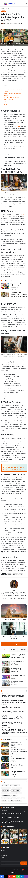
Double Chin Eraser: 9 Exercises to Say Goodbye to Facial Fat (18, 669)
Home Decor (12, 793)
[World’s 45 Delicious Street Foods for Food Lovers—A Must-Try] (5, 773)
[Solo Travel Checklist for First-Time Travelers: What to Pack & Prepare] (5, 831)
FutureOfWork (5, 793)
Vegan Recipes (18, 800)
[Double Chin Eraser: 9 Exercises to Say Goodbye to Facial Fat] (6, 670)
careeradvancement (6, 787)
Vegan (23, 798)
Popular (4, 649)
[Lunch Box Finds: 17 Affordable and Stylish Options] (5, 744)
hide (10, 85)
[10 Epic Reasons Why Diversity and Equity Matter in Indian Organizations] (5, 286)
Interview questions (6, 795)
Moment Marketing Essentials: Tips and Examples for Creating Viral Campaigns (19, 294)
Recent (13, 649)
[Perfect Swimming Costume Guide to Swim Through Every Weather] (23, 831)
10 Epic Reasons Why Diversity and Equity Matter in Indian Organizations (19, 285)
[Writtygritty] (10, 3)
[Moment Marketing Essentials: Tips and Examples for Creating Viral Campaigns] (5, 294)
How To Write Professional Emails (12, 469)
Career (7, 8)
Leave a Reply (14, 644)
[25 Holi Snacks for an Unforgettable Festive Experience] (5, 766)
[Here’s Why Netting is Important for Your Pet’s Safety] (5, 836)
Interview (15, 574)
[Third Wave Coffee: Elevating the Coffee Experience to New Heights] (5, 752)
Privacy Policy (4, 855)
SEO (19, 798)
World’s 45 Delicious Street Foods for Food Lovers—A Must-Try (18, 773)
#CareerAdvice (5, 785)
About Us (3, 850)
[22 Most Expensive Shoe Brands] (6, 663)
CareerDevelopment (17, 787)
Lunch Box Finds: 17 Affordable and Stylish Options (17, 744)
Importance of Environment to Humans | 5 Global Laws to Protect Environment (18, 656)
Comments (23, 649)
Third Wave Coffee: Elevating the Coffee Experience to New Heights (19, 751)
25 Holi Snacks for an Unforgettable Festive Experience (17, 765)
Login (2, 857)
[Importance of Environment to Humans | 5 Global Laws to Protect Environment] (6, 656)
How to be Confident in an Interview (13, 467)
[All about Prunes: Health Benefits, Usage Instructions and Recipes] (5, 759)
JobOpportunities (5, 798)
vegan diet (4, 800)
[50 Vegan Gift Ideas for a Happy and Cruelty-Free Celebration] (14, 831)
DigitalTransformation (15, 790)
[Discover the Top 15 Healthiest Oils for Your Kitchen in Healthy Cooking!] (14, 841)
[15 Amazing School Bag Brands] (6, 683)
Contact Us (4, 853)
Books (9, 574)
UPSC (18, 126)
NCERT (23, 214)
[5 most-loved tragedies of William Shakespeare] (6, 677)
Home (3, 8)
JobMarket (14, 795)
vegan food (11, 800)
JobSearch (13, 798)
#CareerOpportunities (14, 785)
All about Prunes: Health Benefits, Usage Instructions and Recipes (18, 758)
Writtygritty (13, 872)
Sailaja (4, 23)
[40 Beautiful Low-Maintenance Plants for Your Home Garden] (14, 836)
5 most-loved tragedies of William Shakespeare (18, 676)
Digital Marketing (5, 790)
